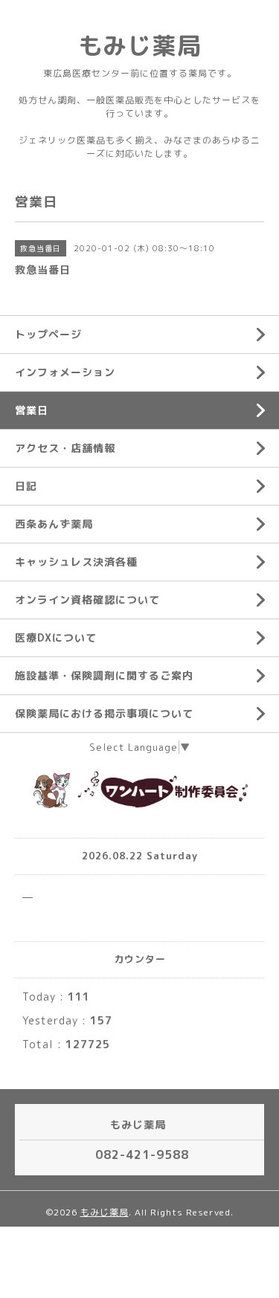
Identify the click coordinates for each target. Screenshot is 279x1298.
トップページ (48, 334)
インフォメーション (65, 372)
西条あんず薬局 (54, 524)
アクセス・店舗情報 (65, 448)
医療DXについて (56, 637)
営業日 (31, 410)
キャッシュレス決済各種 (76, 562)
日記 (26, 486)
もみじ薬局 (139, 45)
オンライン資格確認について (87, 600)
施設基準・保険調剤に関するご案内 (104, 675)
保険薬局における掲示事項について (104, 713)
